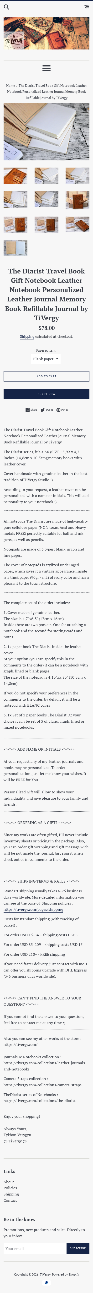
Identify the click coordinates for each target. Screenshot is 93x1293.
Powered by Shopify (65, 1274)
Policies (10, 1187)
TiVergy (45, 1274)
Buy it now (46, 394)
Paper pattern (46, 351)
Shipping (27, 336)
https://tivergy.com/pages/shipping (33, 909)
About (9, 1181)
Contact (10, 1200)
